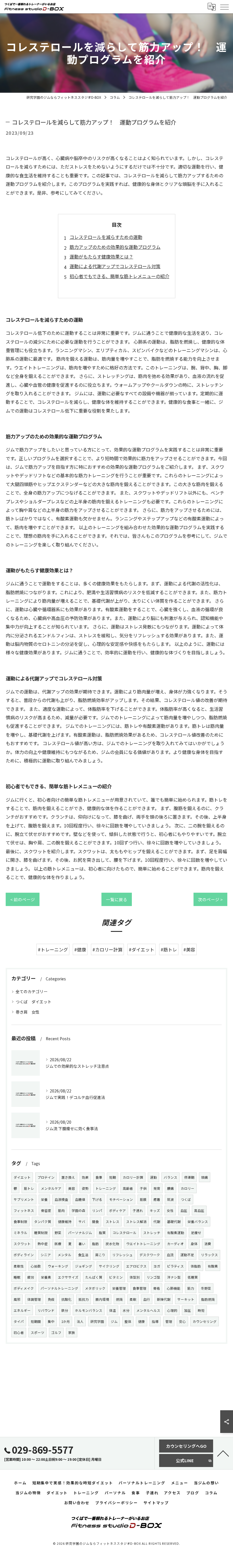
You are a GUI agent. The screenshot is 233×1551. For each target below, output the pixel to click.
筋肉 (61, 1210)
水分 (126, 1310)
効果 (85, 1177)
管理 (168, 1321)
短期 (112, 1177)
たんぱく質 (93, 1277)
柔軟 (133, 1299)
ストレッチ (151, 1232)
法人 (80, 1321)
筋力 (190, 1288)
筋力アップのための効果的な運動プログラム (115, 246)
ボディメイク (24, 1288)
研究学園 (97, 1321)
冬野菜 (206, 1288)
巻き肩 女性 (27, 1012)
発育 (156, 1188)
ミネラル (20, 1232)
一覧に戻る (116, 899)
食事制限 (20, 1221)
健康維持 (65, 1221)
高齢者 (128, 1188)
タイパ (19, 1321)
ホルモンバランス (88, 1310)
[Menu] (224, 6)
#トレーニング (53, 949)
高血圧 (199, 1210)
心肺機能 (173, 1288)
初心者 (19, 1332)
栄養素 (46, 1277)
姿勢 (85, 1188)
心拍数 (36, 1266)
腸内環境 (102, 1299)
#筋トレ (169, 949)
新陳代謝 (163, 1299)
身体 (194, 1243)
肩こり (100, 1254)
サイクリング (109, 1266)
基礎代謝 (174, 1221)
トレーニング (105, 1188)
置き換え (68, 1177)
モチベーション (121, 1199)
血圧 (183, 1210)
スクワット (22, 1243)
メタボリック (95, 1288)
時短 (201, 1310)
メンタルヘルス (148, 1310)
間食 (95, 1221)
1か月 (65, 1321)
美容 (71, 1188)
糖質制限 (41, 1232)
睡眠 (17, 1277)
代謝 (156, 1221)
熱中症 (43, 1243)
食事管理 (139, 1288)
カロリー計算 (133, 1177)
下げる (97, 1199)
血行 (146, 1299)
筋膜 (143, 1199)
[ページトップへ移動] (223, 1453)
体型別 (135, 1277)
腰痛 (170, 1188)
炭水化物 (112, 1243)
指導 (155, 1321)
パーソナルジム (80, 1232)
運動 (153, 1177)
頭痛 (204, 1177)
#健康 (80, 949)
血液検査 (61, 1199)
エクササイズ (68, 1277)
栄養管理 (119, 1288)
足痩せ (196, 1232)
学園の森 (78, 1210)
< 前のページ (22, 899)
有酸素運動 (175, 1232)
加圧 (187, 1310)
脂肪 (95, 1243)
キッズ (155, 1210)
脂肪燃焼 (208, 1299)
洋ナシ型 (174, 1277)
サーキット (185, 1299)
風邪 (17, 1299)
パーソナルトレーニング (59, 1288)
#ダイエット (141, 949)
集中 (51, 1321)
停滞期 (189, 1177)
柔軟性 (19, 1266)
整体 (127, 1321)
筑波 (170, 1199)
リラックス (209, 1254)
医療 (58, 1243)
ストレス (112, 1221)
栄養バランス (198, 1221)
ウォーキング (58, 1266)
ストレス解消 (136, 1221)
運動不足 (187, 1254)
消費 (207, 1243)
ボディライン (24, 1254)
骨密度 (46, 1210)
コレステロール (124, 1232)
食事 (98, 1177)
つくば (186, 1199)
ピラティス (175, 1266)
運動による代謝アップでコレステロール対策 (115, 266)
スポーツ (37, 1332)
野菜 (58, 1232)
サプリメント (24, 1199)
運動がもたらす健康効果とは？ (101, 256)
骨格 (156, 1288)
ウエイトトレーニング (143, 1243)
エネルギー (22, 1310)
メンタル (64, 1254)
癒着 (156, 1199)
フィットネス (24, 1210)
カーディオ (175, 1243)
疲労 (30, 1277)
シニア (46, 1254)
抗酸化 (66, 1299)
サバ (81, 1221)
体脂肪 (196, 1266)
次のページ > (210, 899)
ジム (114, 1321)
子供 (143, 1188)
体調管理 (34, 1299)
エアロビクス (136, 1266)
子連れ (138, 1210)
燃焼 (119, 1299)
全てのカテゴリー (31, 991)
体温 (112, 1310)
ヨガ (156, 1266)
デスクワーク (150, 1254)
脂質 (102, 1232)
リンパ (97, 1210)
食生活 (83, 1254)
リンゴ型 (153, 1277)
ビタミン (116, 1277)
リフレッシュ (122, 1254)
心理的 (172, 1310)
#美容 (189, 949)
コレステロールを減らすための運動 (106, 237)
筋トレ (29, 1188)
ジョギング (83, 1266)
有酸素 (213, 1266)
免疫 (51, 1299)
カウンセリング (205, 1321)
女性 (170, 1210)
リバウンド (46, 1310)
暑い (81, 1243)
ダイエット (22, 1177)
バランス (170, 1177)
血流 (170, 1254)
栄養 (44, 1199)
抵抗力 (83, 1299)
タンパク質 (42, 1221)
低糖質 (193, 1277)
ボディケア (117, 1210)
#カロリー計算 (107, 949)
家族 (71, 1332)
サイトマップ (156, 1502)
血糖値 (80, 1199)
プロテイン (46, 1177)
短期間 (36, 1321)
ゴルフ (56, 1332)
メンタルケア (51, 1188)
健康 (141, 1321)
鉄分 (64, 1310)
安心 (182, 1321)
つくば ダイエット (33, 1001)
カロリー (187, 1188)
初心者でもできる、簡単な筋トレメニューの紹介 (119, 276)
